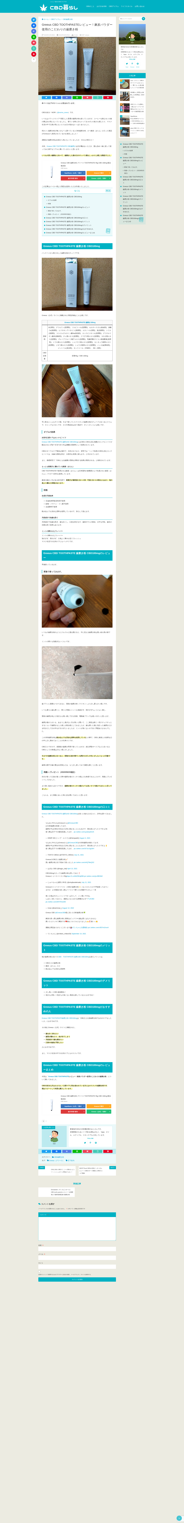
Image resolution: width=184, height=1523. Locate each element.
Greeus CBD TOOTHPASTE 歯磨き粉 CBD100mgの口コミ (67, 218)
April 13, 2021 (72, 869)
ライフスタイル (126, 6)
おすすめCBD (102, 6)
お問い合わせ (140, 6)
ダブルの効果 (52, 200)
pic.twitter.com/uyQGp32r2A (84, 832)
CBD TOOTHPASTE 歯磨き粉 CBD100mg (73, 957)
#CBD (92, 899)
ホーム (46, 19)
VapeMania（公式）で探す (73, 173)
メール (41, 1254)
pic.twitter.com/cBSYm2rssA (98, 927)
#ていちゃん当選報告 (80, 927)
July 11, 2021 (86, 882)
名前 (41, 1245)
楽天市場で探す (73, 178)
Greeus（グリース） (56, 1160)
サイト (40, 1263)
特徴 (49, 203)
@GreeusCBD (73, 823)
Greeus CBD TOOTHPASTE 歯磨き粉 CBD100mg (64, 197)
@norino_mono (62, 112)
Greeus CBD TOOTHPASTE (58, 1076)
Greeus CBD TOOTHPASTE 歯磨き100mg (79, 322)
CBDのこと (90, 6)
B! (34, 31)
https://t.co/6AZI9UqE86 (75, 876)
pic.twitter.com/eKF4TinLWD (56, 902)
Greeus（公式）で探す (98, 178)
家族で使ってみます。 (55, 211)
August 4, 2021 (85, 838)
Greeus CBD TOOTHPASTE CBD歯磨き (61, 146)
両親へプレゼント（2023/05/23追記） (60, 214)
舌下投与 (71, 1160)
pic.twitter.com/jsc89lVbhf (93, 876)
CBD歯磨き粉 (68, 19)
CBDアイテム (114, 6)
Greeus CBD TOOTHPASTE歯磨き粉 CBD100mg (59, 1018)
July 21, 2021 (79, 855)
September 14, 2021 (79, 934)
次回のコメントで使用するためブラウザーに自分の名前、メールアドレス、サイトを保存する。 (65, 1274)
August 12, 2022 (68, 908)
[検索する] (143, 18)
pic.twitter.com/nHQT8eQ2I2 (84, 862)
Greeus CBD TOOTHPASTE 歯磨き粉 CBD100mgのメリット (68, 221)
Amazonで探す (99, 173)
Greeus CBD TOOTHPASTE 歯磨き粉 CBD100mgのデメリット (69, 225)
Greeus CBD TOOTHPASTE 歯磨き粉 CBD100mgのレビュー (68, 207)
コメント (44, 1215)
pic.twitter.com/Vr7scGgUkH (84, 848)
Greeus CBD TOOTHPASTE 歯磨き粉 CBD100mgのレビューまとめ (70, 233)
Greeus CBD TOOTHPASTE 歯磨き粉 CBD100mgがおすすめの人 (69, 229)
